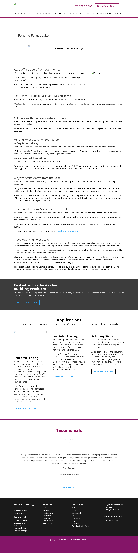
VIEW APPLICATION (26, 408)
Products (47, 504)
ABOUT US (91, 14)
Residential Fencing (24, 504)
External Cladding (20, 528)
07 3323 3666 (112, 520)
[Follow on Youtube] (75, 546)
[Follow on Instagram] (69, 546)
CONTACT (119, 14)
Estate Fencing (19, 523)
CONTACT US (69, 486)
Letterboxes (47, 508)
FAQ (73, 516)
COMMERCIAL (46, 14)
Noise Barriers (19, 525)
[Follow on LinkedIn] (81, 546)
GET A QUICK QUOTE (26, 302)
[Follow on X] (63, 546)
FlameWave (48, 521)
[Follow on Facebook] (57, 546)
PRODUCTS (63, 14)
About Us (75, 510)
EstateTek (47, 516)
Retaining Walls (19, 513)
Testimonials (77, 513)
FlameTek (47, 518)
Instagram (73, 231)
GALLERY (77, 14)
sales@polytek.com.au (114, 516)
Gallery (74, 508)
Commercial (20, 517)
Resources (76, 518)
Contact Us (76, 523)
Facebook (61, 231)
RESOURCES (105, 14)
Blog (73, 521)
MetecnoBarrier (49, 523)
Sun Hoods (47, 510)
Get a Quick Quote (107, 6)
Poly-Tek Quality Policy (80, 526)
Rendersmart (48, 513)
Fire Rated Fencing (21, 508)
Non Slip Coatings (20, 531)
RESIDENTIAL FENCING (25, 14)
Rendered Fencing (20, 510)
